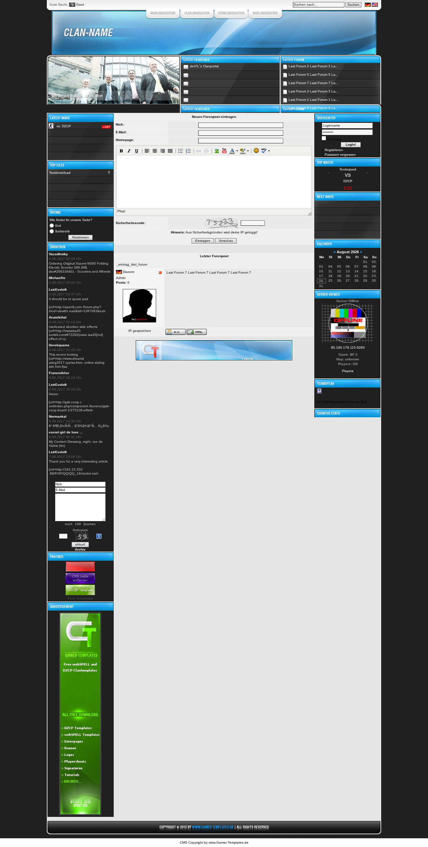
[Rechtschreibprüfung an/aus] (263, 150)
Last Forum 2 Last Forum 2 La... (313, 66)
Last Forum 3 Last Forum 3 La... (313, 91)
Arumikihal (58, 317)
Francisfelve (59, 373)
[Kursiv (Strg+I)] (129, 150)
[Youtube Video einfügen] (224, 150)
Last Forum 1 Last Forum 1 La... (313, 99)
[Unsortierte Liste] (180, 150)
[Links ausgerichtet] (147, 150)
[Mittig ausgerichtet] (154, 150)
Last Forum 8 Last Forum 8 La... (313, 108)
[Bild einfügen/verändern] (216, 150)
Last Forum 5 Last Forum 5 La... (313, 74)
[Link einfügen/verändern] (198, 150)
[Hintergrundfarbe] (242, 150)
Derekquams (59, 345)
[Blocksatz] (170, 150)
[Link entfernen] (206, 150)
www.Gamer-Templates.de (228, 842)
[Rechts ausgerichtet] (162, 150)
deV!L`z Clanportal (204, 66)
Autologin (333, 139)
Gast (80, 4)
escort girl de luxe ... (66, 432)
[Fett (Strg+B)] (121, 150)
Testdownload (60, 172)
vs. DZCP (64, 126)
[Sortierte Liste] (188, 150)
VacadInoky (58, 254)
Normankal (58, 416)
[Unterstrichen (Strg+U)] (136, 150)
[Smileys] (256, 150)
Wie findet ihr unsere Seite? (70, 220)
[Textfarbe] (231, 150)
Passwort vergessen (340, 154)
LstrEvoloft (58, 289)
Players (347, 371)
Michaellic (57, 278)
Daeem (128, 272)
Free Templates (80, 598)
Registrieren (334, 150)
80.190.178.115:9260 (348, 347)
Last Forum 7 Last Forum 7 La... (313, 83)
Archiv (80, 549)
